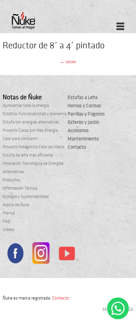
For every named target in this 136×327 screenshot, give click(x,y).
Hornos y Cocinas (84, 105)
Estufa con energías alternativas (31, 122)
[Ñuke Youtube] (66, 254)
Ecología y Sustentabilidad (26, 196)
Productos (11, 180)
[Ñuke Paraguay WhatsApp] (118, 318)
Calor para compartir (20, 138)
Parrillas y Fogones (86, 114)
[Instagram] (40, 254)
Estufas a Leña (82, 97)
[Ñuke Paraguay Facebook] (15, 254)
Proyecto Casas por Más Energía (30, 130)
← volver (68, 61)
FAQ (6, 221)
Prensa (9, 213)
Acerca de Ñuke (16, 205)
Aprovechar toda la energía (26, 105)
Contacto (77, 147)
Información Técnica (20, 188)
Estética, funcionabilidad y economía (34, 114)
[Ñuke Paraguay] (38, 22)
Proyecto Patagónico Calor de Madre (33, 147)
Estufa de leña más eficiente (28, 155)
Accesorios (78, 130)
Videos (9, 229)
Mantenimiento (83, 138)
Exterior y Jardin (83, 122)
